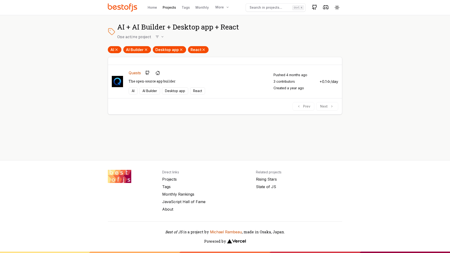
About (167, 209)
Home (152, 7)
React (196, 49)
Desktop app (167, 49)
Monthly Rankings (178, 194)
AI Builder (135, 49)
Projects (169, 7)
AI (112, 49)
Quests (135, 73)
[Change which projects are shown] (160, 37)
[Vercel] (236, 241)
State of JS (266, 186)
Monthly (202, 7)
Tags (186, 7)
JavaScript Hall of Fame (184, 201)
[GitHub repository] (147, 73)
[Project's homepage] (157, 73)
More (219, 7)
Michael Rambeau (226, 232)
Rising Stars (266, 179)
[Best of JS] (123, 7)
